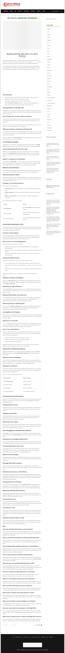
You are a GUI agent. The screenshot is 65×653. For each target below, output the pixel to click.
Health (48, 56)
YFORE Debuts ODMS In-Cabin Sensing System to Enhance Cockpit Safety (52, 144)
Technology (26, 11)
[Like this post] (34, 625)
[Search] (61, 11)
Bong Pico (23, 57)
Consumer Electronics (51, 103)
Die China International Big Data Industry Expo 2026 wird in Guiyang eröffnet (53, 157)
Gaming (48, 64)
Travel (48, 53)
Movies (48, 116)
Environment (49, 130)
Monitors (49, 62)
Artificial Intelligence (51, 97)
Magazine (49, 40)
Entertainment (49, 86)
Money (48, 67)
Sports (48, 48)
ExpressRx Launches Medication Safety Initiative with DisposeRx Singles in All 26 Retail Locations (53, 232)
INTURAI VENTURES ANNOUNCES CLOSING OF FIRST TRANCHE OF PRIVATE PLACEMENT (53, 163)
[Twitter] (53, 11)
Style (48, 51)
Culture (48, 37)
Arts (48, 31)
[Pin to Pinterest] (38, 625)
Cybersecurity (49, 127)
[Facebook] (52, 11)
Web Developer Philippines (43, 649)
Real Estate (49, 119)
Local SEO (5, 323)
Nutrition (49, 78)
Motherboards (49, 105)
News (11, 11)
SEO (15, 11)
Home (4, 15)
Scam (48, 122)
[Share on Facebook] (35, 625)
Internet (38, 11)
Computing (6, 11)
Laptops (48, 114)
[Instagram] (55, 11)
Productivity (49, 100)
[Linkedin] (56, 11)
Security (20, 11)
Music (48, 89)
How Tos (49, 81)
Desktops (49, 108)
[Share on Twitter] (37, 625)
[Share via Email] (41, 625)
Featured (48, 29)
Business (33, 11)
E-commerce (49, 75)
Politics (48, 45)
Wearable (49, 125)
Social (43, 11)
